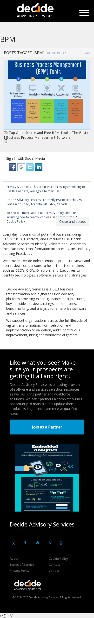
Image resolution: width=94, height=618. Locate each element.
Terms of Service (22, 564)
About (14, 558)
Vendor (54, 570)
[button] (13, 166)
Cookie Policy (58, 558)
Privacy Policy (19, 570)
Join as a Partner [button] (47, 427)
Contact (54, 564)
